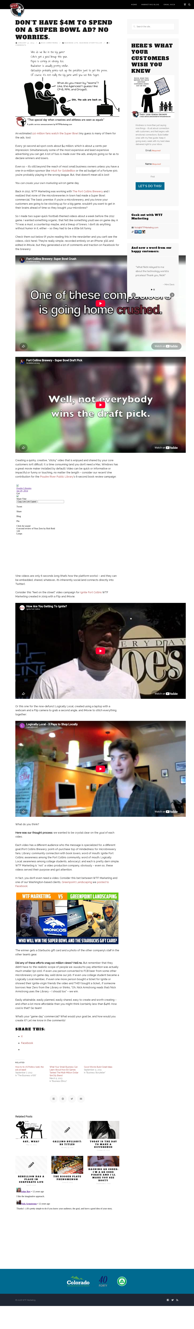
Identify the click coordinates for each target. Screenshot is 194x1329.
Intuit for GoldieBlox (63, 170)
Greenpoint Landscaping (77, 882)
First (153, 176)
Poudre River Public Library (56, 476)
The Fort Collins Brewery (87, 191)
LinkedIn (140, 232)
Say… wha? (31, 1141)
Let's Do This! (150, 186)
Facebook (136, 232)
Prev (133, 340)
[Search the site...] (189, 4)
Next (172, 340)
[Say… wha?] (31, 1130)
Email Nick (169, 4)
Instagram (143, 232)
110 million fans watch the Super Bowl (55, 133)
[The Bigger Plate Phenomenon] (67, 1165)
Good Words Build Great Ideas (98, 1067)
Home (134, 4)
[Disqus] (67, 1222)
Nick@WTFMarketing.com (146, 227)
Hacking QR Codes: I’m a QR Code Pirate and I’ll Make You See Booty (103, 1175)
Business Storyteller (91, 43)
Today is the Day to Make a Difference (103, 1144)
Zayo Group (168, 330)
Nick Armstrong (49, 43)
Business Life (71, 43)
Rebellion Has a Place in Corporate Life (31, 1179)
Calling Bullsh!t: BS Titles (67, 1143)
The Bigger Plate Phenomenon (67, 1178)
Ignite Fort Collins (91, 592)
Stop (154, 335)
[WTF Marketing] (17, 9)
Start (152, 335)
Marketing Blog (150, 4)
